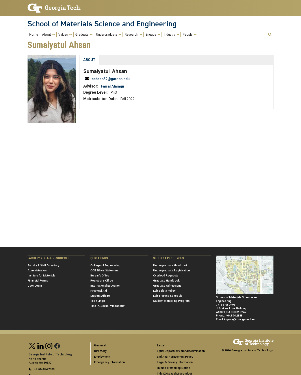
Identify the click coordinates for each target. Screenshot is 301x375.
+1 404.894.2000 (43, 369)
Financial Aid (98, 290)
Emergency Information (109, 362)
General (100, 345)
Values (63, 35)
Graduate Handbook (166, 280)
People (188, 35)
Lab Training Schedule (167, 295)
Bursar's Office (100, 275)
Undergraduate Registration (171, 270)
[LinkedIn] (40, 345)
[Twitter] (32, 345)
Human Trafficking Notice (173, 368)
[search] (269, 34)
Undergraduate (106, 35)
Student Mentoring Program (171, 300)
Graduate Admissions (167, 285)
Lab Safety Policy (164, 290)
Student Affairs (100, 295)
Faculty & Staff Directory (43, 265)
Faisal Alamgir (112, 86)
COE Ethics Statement (104, 270)
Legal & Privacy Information (175, 362)
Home (33, 35)
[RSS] (57, 345)
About (46, 35)
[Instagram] (49, 345)
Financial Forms (38, 280)
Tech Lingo (97, 300)
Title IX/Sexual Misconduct (107, 305)
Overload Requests (165, 275)
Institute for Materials (41, 275)
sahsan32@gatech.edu (111, 79)
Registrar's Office (101, 280)
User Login (35, 285)
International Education (105, 285)
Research (131, 35)
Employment (102, 356)
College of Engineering (105, 265)
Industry (169, 35)
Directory (100, 351)
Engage (151, 35)
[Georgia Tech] (253, 340)
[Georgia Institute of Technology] (54, 6)
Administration (37, 270)
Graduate (82, 35)
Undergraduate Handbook (170, 265)
